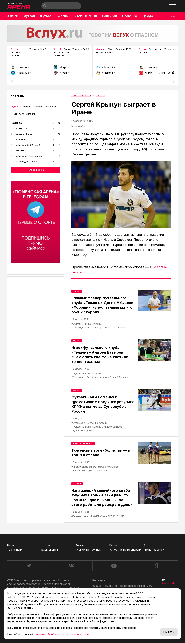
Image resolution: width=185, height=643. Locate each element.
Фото (147, 545)
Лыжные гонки (86, 16)
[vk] (71, 565)
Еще (172, 16)
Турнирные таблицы (88, 549)
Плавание (129, 16)
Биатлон (63, 16)
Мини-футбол (78, 126)
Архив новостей (154, 549)
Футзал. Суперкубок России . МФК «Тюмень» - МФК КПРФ (156, 68)
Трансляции (14, 549)
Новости (12, 545)
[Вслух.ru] (92, 33)
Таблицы (18, 96)
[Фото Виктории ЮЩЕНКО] (121, 194)
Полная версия (35, 169)
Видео (113, 545)
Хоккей (12, 16)
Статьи (45, 545)
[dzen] (156, 565)
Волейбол (109, 16)
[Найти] (44, 5)
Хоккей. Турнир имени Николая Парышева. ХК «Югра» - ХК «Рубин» (71, 68)
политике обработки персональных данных (61, 634)
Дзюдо (147, 16)
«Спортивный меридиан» (125, 549)
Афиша (80, 545)
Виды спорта (49, 549)
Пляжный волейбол (83, 443)
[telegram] (28, 565)
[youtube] (113, 565)
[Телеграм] (35, 222)
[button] (11, 81)
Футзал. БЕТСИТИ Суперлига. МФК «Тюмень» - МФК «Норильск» (28, 68)
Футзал (29, 16)
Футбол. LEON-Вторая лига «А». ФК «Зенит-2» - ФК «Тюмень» (114, 68)
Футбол (45, 16)
